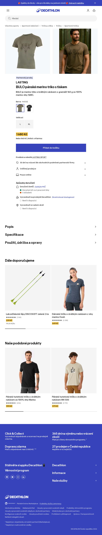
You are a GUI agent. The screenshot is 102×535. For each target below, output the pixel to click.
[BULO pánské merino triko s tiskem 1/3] (27, 51)
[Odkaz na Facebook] (7, 477)
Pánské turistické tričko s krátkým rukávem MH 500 (69, 398)
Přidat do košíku (51, 148)
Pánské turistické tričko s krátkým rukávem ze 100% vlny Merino (23, 398)
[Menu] (8, 10)
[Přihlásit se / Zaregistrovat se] (88, 10)
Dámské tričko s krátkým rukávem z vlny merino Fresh (72, 315)
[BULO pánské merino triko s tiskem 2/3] (75, 51)
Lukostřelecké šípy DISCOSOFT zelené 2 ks (27, 314)
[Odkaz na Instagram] (18, 477)
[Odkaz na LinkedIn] (23, 477)
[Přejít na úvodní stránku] (48, 10)
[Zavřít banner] (95, 3)
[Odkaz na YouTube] (12, 477)
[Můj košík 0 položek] (94, 10)
